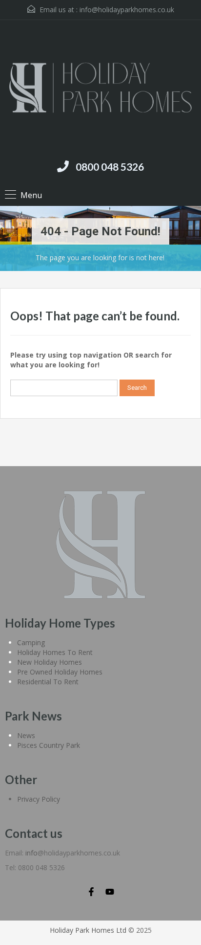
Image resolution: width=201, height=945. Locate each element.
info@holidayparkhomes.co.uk (127, 9)
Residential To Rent (48, 681)
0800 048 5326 (110, 166)
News (26, 735)
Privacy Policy (38, 799)
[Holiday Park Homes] (100, 89)
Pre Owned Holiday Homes (59, 671)
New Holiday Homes (49, 662)
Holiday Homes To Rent (55, 652)
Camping (31, 642)
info (31, 852)
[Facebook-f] (91, 891)
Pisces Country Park (48, 745)
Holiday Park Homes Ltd (88, 930)
